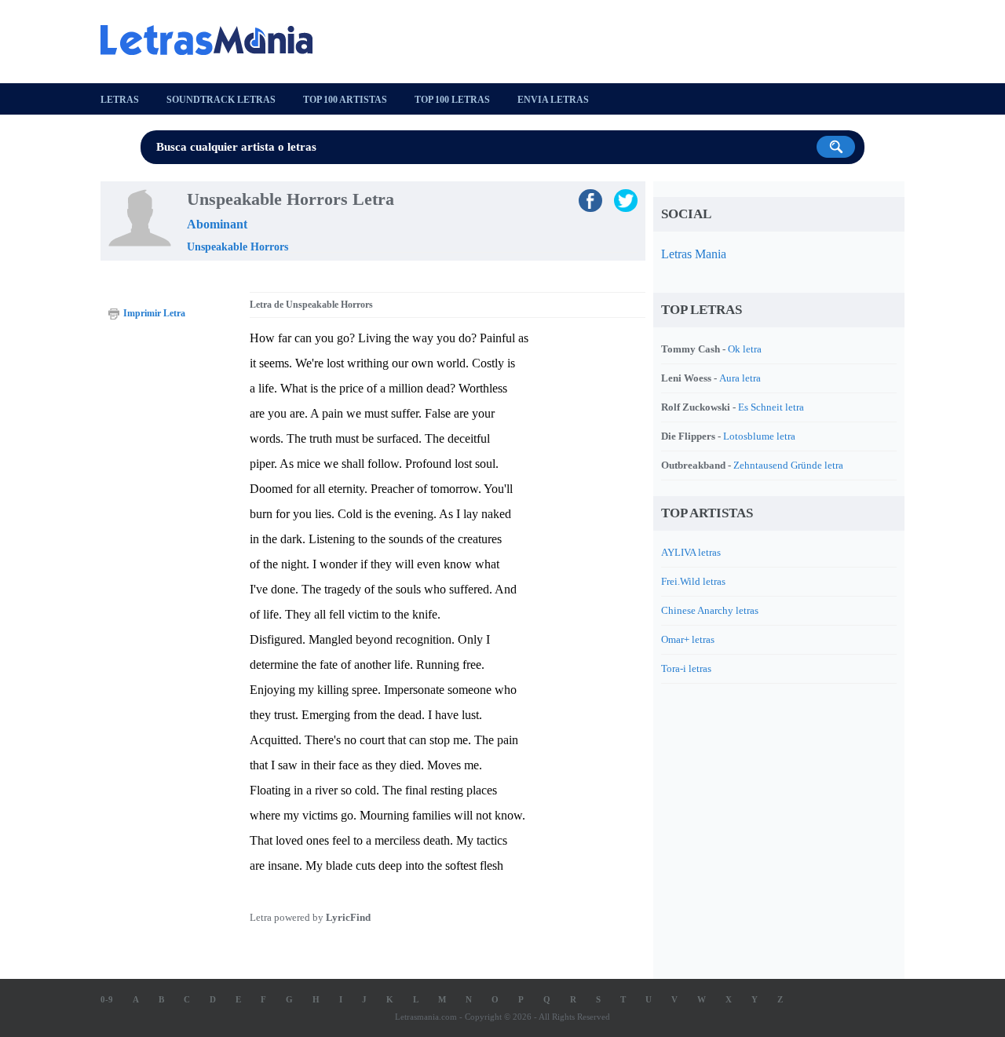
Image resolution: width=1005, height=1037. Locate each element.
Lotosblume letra (759, 436)
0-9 (106, 999)
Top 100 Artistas (345, 99)
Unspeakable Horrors (237, 247)
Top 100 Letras (452, 99)
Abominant (217, 224)
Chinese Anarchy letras (709, 610)
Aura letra (740, 378)
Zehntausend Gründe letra (788, 465)
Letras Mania (693, 254)
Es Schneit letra (771, 407)
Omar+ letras (687, 639)
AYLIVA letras (691, 552)
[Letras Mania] (214, 40)
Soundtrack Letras (221, 99)
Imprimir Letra (154, 313)
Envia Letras (553, 99)
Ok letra (745, 349)
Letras (119, 99)
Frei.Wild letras (693, 581)
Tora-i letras (686, 668)
